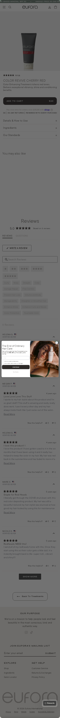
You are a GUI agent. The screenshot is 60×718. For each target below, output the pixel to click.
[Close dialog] (56, 342)
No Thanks (15, 372)
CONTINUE (15, 367)
